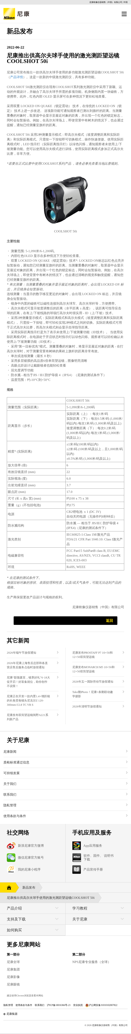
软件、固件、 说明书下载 (99, 857)
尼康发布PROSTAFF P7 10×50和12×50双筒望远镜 (92, 655)
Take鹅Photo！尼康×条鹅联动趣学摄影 (92, 694)
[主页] (8, 887)
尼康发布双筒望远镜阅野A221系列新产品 (27, 717)
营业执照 (78, 1005)
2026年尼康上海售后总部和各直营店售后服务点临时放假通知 (27, 665)
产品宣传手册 (93, 869)
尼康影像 (13, 977)
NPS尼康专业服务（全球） (91, 962)
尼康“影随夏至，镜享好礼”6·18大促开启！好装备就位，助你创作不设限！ (28, 682)
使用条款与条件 (24, 1005)
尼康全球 (13, 962)
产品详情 (16, 77)
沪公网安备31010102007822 (103, 1005)
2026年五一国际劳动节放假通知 (92, 681)
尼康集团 (13, 969)
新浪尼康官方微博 (31, 845)
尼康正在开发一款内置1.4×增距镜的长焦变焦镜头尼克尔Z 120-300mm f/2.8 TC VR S (28, 700)
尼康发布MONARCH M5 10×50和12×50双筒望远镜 (93, 669)
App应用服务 (92, 845)
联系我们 (39, 1005)
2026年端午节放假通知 (21, 652)
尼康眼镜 (13, 984)
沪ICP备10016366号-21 (59, 1005)
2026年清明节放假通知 (87, 706)
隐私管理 (8, 1005)
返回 (109, 621)
